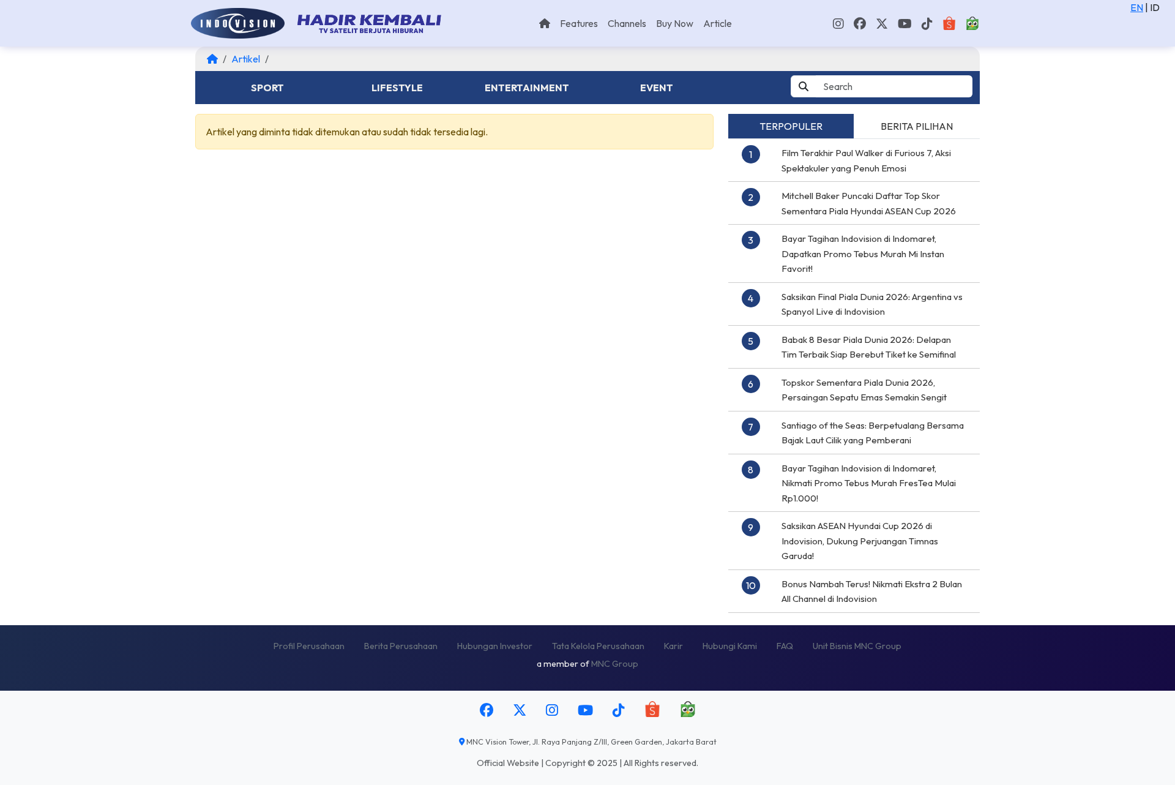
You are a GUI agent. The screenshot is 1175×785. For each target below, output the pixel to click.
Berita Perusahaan (401, 646)
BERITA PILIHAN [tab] (917, 126)
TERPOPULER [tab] (790, 126)
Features (579, 23)
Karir (673, 646)
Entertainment (527, 87)
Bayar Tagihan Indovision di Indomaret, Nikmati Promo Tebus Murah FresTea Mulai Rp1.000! (868, 483)
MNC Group (614, 663)
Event (656, 87)
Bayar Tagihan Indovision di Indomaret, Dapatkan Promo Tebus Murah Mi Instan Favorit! (862, 253)
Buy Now (674, 23)
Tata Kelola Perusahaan (598, 646)
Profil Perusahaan (309, 646)
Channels (627, 23)
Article (717, 23)
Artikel (245, 59)
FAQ (785, 646)
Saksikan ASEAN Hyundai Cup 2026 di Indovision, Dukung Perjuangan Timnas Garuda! (859, 541)
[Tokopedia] (972, 23)
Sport (267, 87)
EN (1136, 7)
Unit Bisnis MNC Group (857, 646)
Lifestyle (397, 87)
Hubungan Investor (494, 646)
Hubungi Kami (730, 646)
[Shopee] (949, 23)
